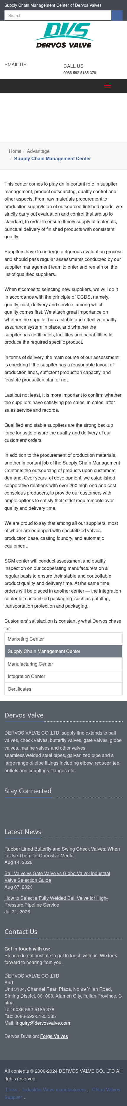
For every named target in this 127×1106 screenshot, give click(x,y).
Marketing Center (26, 638)
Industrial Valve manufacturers (54, 1089)
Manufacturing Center (30, 663)
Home (15, 151)
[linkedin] (9, 809)
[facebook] (21, 809)
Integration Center (26, 676)
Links (11, 1089)
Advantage (38, 151)
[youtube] (43, 809)
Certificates (19, 688)
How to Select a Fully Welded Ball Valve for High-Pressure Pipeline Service (56, 901)
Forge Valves (54, 1036)
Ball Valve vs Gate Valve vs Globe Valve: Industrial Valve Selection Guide (57, 876)
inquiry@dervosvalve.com (43, 1022)
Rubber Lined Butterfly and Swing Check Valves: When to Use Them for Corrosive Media (62, 852)
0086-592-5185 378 (80, 72)
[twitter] (32, 809)
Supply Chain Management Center (44, 651)
